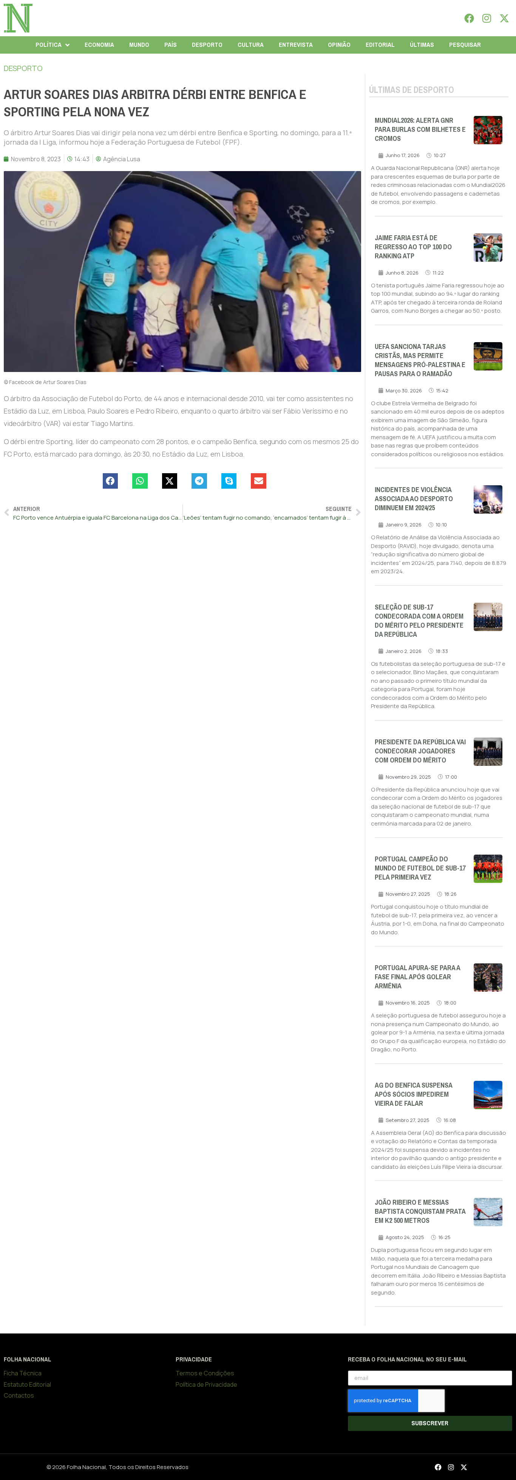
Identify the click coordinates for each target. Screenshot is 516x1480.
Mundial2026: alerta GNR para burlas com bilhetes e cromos (420, 129)
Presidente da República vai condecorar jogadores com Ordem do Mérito (420, 751)
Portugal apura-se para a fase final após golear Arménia (417, 976)
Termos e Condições (205, 1373)
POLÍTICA (49, 45)
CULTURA (251, 45)
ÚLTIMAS (422, 45)
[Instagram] (487, 18)
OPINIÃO (339, 45)
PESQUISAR (465, 45)
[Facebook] (469, 18)
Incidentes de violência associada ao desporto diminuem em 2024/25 (414, 498)
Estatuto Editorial (27, 1384)
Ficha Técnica (23, 1373)
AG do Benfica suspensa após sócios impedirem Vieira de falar (413, 1094)
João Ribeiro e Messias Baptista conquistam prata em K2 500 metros (420, 1211)
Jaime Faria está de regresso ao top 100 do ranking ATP (413, 246)
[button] (110, 481)
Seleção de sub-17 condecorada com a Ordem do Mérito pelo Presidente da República (419, 621)
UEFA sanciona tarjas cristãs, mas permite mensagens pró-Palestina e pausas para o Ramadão (420, 360)
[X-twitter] (504, 18)
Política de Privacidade (206, 1384)
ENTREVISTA (296, 45)
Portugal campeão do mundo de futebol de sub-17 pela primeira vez (420, 868)
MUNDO (139, 45)
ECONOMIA (99, 45)
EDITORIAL (380, 45)
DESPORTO (207, 45)
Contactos (19, 1395)
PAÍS (170, 45)
